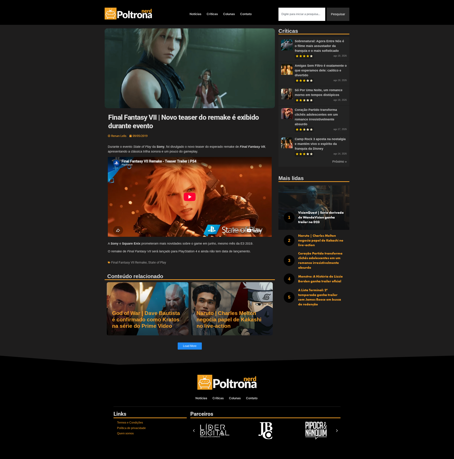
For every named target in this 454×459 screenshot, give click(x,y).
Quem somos (125, 433)
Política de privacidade (131, 428)
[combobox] (301, 14)
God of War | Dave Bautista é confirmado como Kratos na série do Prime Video (146, 319)
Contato (246, 14)
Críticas (212, 14)
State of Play (157, 262)
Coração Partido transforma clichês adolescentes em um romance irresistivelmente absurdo (320, 260)
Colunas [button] (229, 14)
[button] (194, 430)
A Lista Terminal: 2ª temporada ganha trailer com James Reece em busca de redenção (319, 297)
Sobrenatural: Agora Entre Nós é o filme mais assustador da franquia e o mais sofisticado (319, 45)
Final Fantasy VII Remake (129, 262)
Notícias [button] (195, 14)
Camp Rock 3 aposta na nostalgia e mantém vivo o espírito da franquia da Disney (320, 143)
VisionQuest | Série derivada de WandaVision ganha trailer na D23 (321, 217)
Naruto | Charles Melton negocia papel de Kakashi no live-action (228, 319)
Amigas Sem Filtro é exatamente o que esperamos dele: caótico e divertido (321, 70)
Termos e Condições (130, 422)
